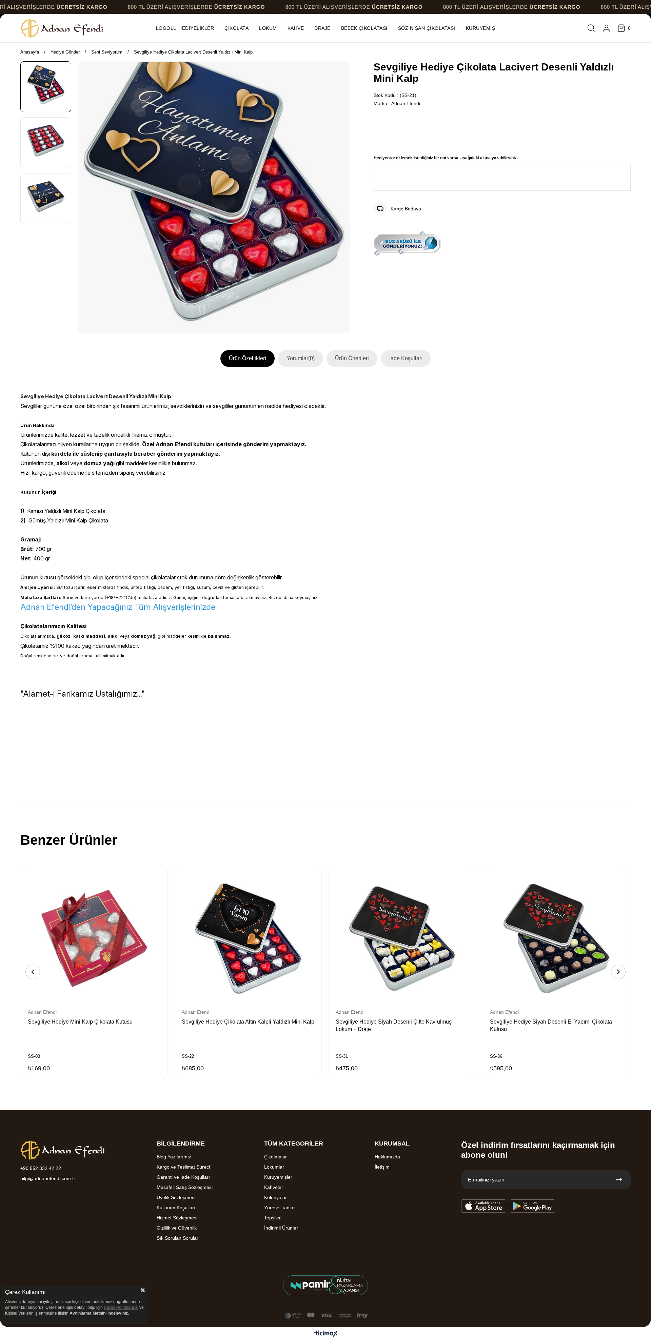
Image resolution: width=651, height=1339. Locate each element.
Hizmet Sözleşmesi (177, 1217)
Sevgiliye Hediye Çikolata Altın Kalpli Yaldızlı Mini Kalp (248, 1022)
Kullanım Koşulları (176, 1207)
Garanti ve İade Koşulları (183, 1177)
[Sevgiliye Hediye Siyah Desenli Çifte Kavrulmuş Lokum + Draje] (402, 938)
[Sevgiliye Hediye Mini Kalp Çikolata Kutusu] (94, 938)
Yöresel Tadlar (279, 1207)
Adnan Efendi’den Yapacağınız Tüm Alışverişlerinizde (117, 607)
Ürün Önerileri (352, 358)
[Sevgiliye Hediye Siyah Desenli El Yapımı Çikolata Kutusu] (556, 938)
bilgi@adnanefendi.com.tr (47, 1178)
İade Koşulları (405, 358)
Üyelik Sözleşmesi (176, 1197)
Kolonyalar (275, 1197)
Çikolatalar (275, 1156)
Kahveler (273, 1187)
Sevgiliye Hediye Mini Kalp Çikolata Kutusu (80, 1022)
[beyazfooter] (325, 1285)
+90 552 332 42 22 (40, 1168)
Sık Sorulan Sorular (177, 1238)
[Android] (532, 1206)
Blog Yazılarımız (174, 1156)
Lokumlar (274, 1167)
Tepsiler (272, 1217)
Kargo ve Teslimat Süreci (183, 1167)
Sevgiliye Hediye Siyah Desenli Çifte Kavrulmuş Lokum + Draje (394, 1025)
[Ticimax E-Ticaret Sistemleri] (326, 1334)
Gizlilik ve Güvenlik (177, 1228)
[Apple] (484, 1206)
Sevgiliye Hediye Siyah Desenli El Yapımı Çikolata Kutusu (551, 1025)
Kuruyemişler (278, 1177)
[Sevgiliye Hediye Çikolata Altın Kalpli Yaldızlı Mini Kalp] (248, 938)
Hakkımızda (387, 1156)
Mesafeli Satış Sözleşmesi (185, 1187)
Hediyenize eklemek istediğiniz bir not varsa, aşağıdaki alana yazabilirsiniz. (446, 158)
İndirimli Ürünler (281, 1228)
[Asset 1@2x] (62, 1150)
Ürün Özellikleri (247, 358)
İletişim (382, 1167)
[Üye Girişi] (606, 28)
